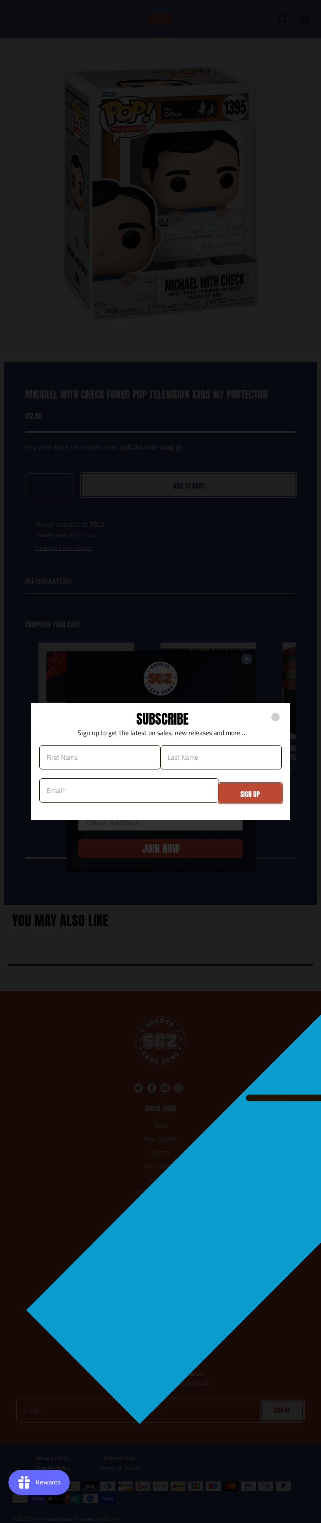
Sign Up (250, 794)
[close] (275, 717)
